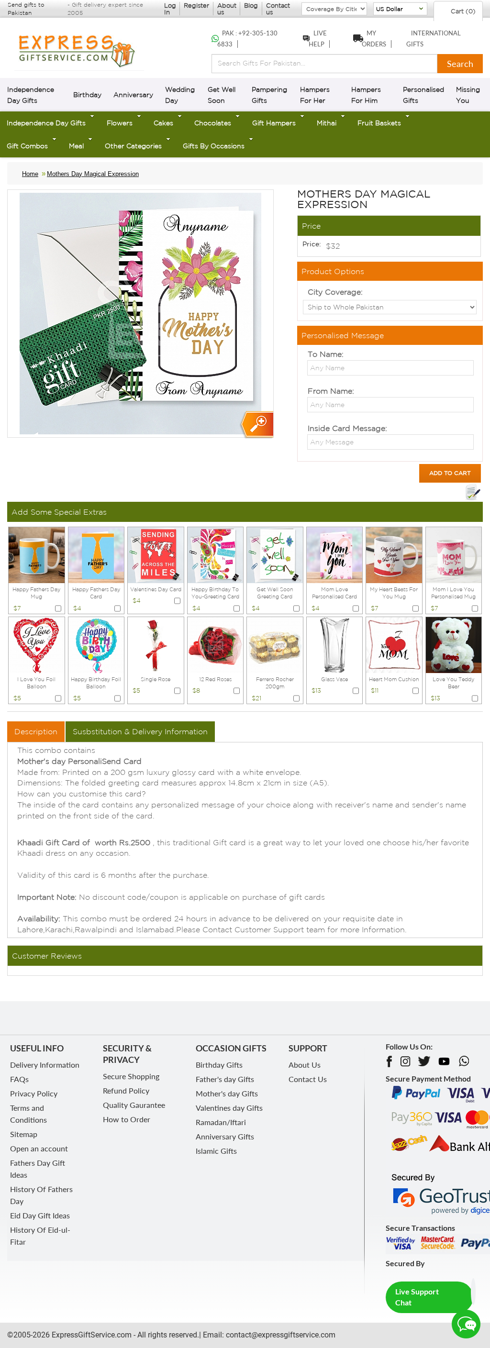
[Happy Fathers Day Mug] (37, 554)
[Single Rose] (156, 644)
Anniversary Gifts (225, 1136)
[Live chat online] (466, 1324)
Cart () (462, 11)
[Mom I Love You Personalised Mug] (454, 554)
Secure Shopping (131, 1076)
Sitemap (23, 1133)
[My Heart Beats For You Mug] (394, 554)
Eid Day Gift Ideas (40, 1215)
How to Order (126, 1119)
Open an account (39, 1148)
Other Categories (133, 146)
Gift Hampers (274, 123)
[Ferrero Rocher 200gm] (275, 644)
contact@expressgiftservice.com (279, 1334)
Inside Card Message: (347, 428)
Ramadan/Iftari (221, 1122)
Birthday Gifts (219, 1064)
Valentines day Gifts (229, 1107)
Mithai (326, 123)
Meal (76, 146)
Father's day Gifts (225, 1078)
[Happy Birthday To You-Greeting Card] (216, 554)
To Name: (326, 354)
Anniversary (133, 95)
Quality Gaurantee (134, 1104)
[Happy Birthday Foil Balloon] (96, 644)
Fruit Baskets (379, 123)
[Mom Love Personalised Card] (335, 554)
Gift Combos (27, 146)
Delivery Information (44, 1064)
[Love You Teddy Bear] (454, 644)
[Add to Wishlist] (473, 492)
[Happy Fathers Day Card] (96, 554)
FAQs (19, 1078)
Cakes (163, 123)
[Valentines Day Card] (156, 554)
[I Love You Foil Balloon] (37, 644)
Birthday (87, 95)
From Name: (331, 391)
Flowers (120, 123)
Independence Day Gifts (46, 123)
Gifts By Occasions (214, 146)
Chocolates (212, 123)
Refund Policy (126, 1090)
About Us (305, 1064)
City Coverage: (335, 291)
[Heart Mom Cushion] (394, 644)
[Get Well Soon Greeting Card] (275, 554)
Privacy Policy (33, 1093)
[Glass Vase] (335, 644)
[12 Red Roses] (216, 644)
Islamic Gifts (216, 1150)
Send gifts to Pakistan (26, 8)
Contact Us (308, 1078)
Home (30, 173)
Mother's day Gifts (227, 1093)
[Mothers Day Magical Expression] (256, 425)
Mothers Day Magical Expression (93, 173)
